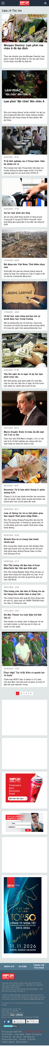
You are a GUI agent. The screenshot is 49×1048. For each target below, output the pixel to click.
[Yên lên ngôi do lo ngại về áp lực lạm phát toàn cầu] (24, 350)
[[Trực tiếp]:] (24, 649)
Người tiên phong (33, 1034)
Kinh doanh (7, 1034)
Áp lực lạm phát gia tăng (17, 212)
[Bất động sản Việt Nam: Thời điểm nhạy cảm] (24, 244)
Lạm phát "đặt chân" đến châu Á (24, 101)
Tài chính (17, 1037)
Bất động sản (29, 1037)
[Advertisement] (22, 855)
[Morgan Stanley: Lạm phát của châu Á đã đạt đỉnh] (24, 28)
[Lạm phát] (24, 84)
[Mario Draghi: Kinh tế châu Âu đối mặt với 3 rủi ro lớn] (24, 408)
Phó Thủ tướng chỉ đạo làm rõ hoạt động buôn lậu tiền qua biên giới (22, 566)
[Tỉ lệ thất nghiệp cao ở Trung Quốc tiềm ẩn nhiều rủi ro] (24, 140)
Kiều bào (31, 1039)
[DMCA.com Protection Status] (11, 1026)
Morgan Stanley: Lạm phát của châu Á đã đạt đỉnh (23, 46)
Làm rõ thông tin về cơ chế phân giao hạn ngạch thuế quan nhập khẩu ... (23, 514)
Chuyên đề (6, 1037)
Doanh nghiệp (8, 1042)
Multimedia (21, 1042)
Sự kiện (23, 966)
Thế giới (22, 1039)
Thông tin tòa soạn (38, 966)
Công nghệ (19, 1034)
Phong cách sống (9, 1039)
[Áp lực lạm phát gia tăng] (24, 192)
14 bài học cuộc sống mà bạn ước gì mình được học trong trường (22, 317)
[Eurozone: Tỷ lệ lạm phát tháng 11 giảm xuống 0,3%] (24, 466)
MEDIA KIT (9, 966)
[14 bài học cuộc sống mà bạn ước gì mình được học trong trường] (24, 295)
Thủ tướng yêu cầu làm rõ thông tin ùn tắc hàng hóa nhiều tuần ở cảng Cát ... (24, 592)
